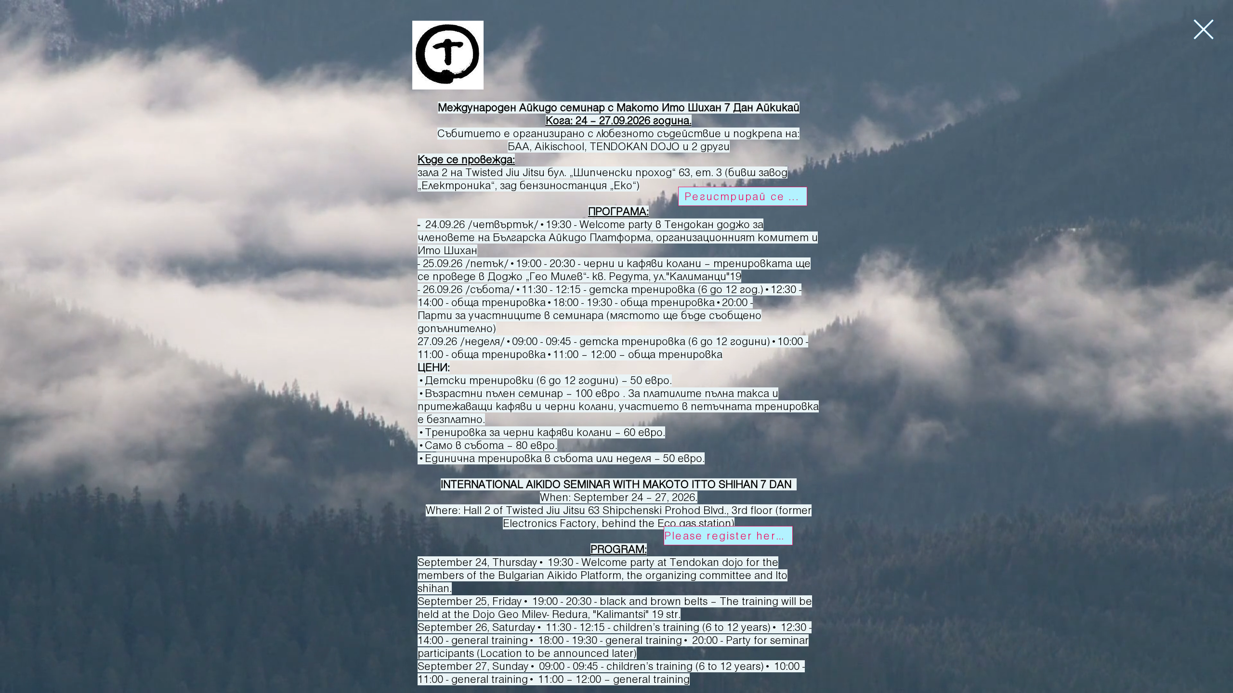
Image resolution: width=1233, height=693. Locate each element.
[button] (1204, 29)
